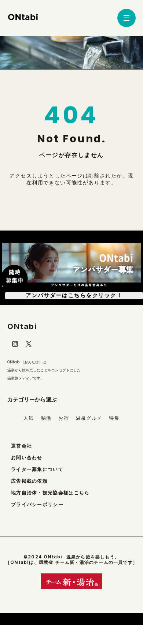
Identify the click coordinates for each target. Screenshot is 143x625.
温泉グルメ (89, 418)
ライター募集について (37, 469)
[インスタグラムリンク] (15, 344)
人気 (28, 418)
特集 (114, 418)
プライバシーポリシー (37, 504)
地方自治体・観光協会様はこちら (50, 492)
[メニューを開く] (126, 18)
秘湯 (46, 418)
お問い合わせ (27, 457)
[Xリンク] (29, 344)
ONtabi (22, 326)
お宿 (63, 418)
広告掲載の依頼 (29, 481)
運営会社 (21, 446)
